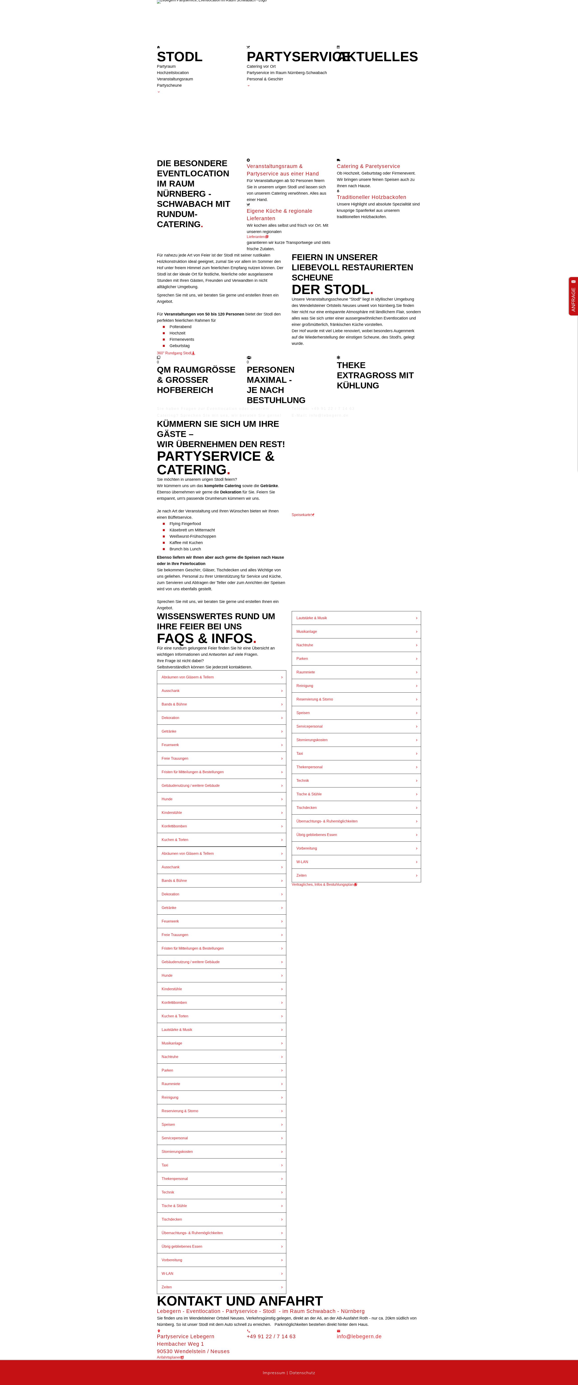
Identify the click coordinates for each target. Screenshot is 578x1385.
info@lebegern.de (359, 1336)
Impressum (274, 1372)
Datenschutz (302, 1372)
